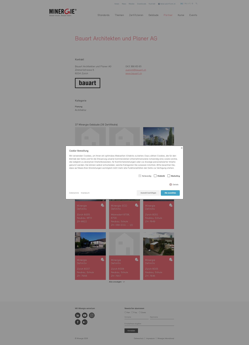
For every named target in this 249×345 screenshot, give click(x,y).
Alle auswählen (170, 193)
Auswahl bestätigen (148, 193)
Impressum (85, 193)
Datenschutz (74, 193)
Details (175, 184)
